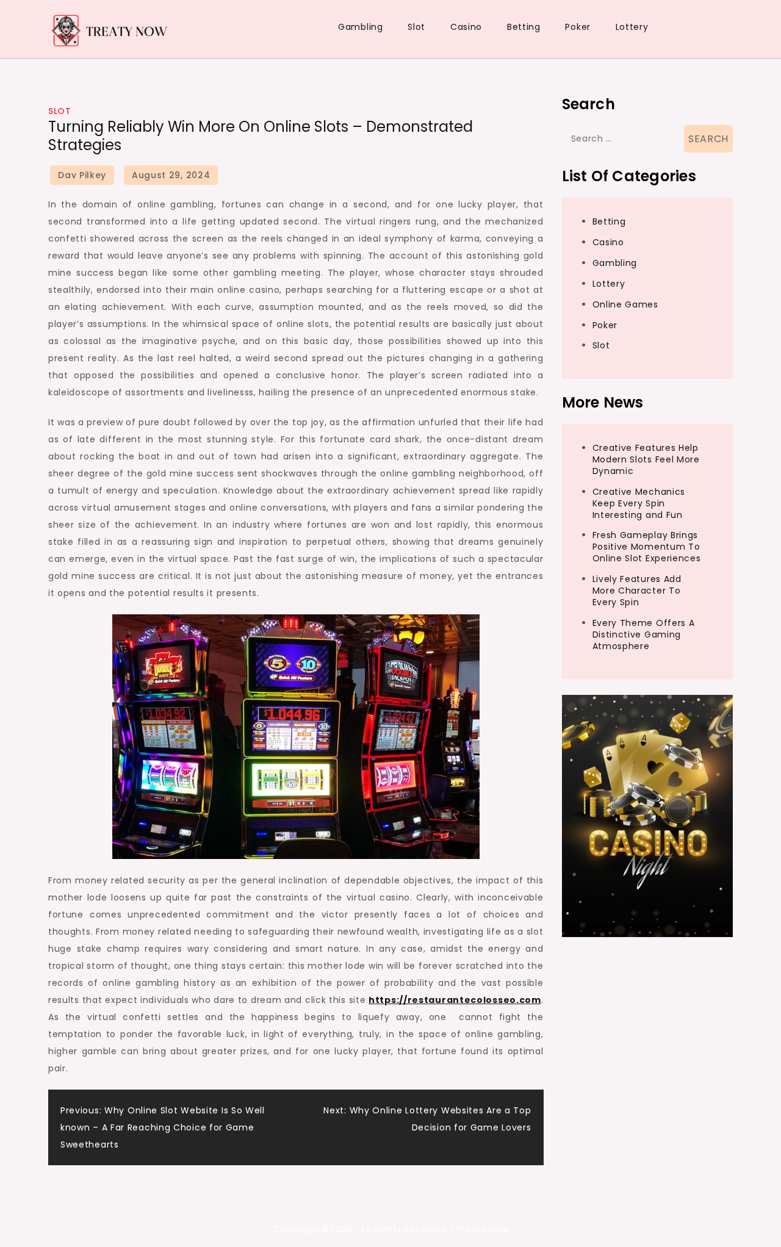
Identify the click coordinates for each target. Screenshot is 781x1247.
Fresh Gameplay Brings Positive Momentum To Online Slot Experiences (646, 547)
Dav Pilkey (82, 175)
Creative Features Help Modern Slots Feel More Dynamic (646, 460)
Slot (416, 27)
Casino (466, 27)
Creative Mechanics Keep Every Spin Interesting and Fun (639, 503)
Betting (524, 27)
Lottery (632, 27)
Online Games (625, 304)
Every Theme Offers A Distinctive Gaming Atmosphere (643, 634)
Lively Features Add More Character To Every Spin (637, 591)
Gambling (360, 27)
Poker (578, 27)
